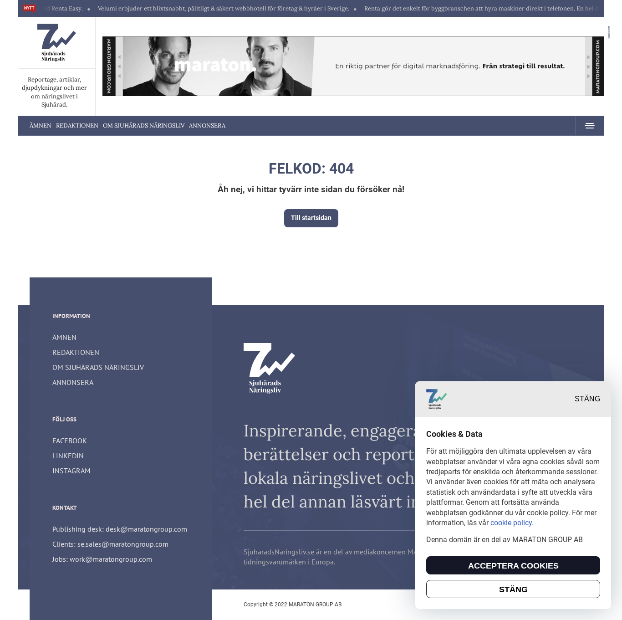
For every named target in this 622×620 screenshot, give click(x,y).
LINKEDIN (68, 455)
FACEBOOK (69, 440)
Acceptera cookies (513, 565)
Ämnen (40, 125)
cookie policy (511, 522)
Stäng (587, 399)
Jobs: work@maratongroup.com (102, 559)
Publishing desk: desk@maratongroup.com (119, 528)
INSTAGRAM (71, 470)
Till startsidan (311, 217)
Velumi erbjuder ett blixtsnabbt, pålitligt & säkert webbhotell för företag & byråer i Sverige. (210, 8)
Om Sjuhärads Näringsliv (143, 125)
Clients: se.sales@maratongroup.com (110, 543)
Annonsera (207, 125)
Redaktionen (77, 125)
